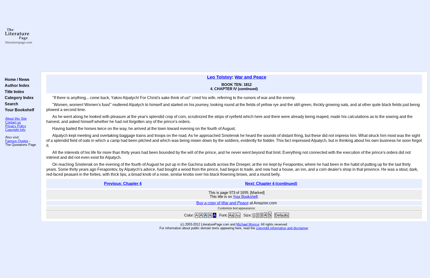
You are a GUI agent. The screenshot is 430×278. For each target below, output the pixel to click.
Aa (231, 215)
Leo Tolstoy (219, 77)
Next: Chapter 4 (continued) (271, 183)
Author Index (16, 85)
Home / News (16, 79)
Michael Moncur (247, 224)
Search (10, 104)
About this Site (16, 118)
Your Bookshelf (18, 110)
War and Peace (250, 77)
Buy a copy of (222, 203)
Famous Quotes (16, 141)
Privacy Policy (15, 126)
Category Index (18, 97)
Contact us (13, 122)
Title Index (13, 91)
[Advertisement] (234, 36)
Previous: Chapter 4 (123, 183)
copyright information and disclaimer (282, 228)
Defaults (281, 215)
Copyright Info (15, 130)
